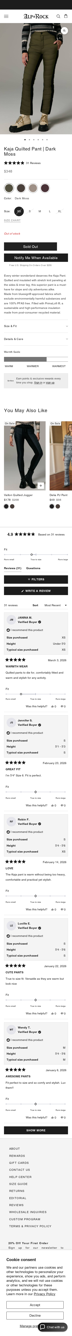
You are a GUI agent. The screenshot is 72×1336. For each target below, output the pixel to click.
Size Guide (18, 1184)
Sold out (30, 247)
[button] (22, 163)
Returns (17, 1191)
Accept (35, 1305)
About (14, 1148)
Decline (35, 1315)
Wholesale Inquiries (28, 1212)
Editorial (18, 1198)
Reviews (16, 1205)
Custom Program (25, 1219)
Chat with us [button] (55, 1327)
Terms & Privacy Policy (30, 1226)
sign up (50, 382)
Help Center (20, 1177)
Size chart (12, 220)
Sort (36, 605)
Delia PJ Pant (59, 495)
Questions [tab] (33, 569)
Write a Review (45, 592)
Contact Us (19, 1169)
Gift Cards (19, 1162)
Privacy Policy (44, 1294)
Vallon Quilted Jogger (18, 495)
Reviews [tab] (12, 569)
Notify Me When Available (36, 258)
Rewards (17, 1155)
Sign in (38, 382)
